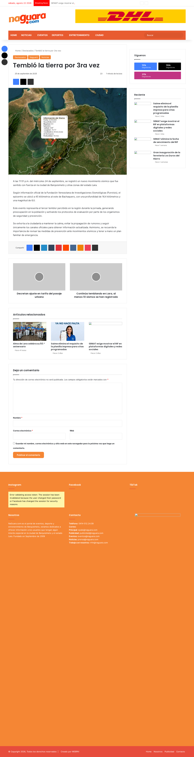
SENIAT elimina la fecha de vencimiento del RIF (166, 140)
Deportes (57, 35)
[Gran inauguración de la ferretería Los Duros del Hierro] (142, 156)
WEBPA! (75, 751)
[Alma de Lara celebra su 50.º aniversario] (29, 331)
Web (72, 430)
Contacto (180, 751)
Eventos (42, 35)
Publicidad (169, 751)
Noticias (26, 35)
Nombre (17, 418)
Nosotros (158, 751)
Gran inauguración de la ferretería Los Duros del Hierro (166, 155)
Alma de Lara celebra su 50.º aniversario (29, 345)
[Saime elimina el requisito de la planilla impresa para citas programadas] (67, 331)
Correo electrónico (23, 430)
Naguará (34, 57)
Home (13, 35)
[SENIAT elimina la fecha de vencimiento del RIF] (142, 143)
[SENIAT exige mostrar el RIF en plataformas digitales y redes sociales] (105, 331)
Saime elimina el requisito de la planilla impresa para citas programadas (67, 346)
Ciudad (99, 35)
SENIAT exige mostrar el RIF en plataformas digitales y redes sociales (83, 3)
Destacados (27, 50)
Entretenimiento (79, 35)
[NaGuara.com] (27, 18)
